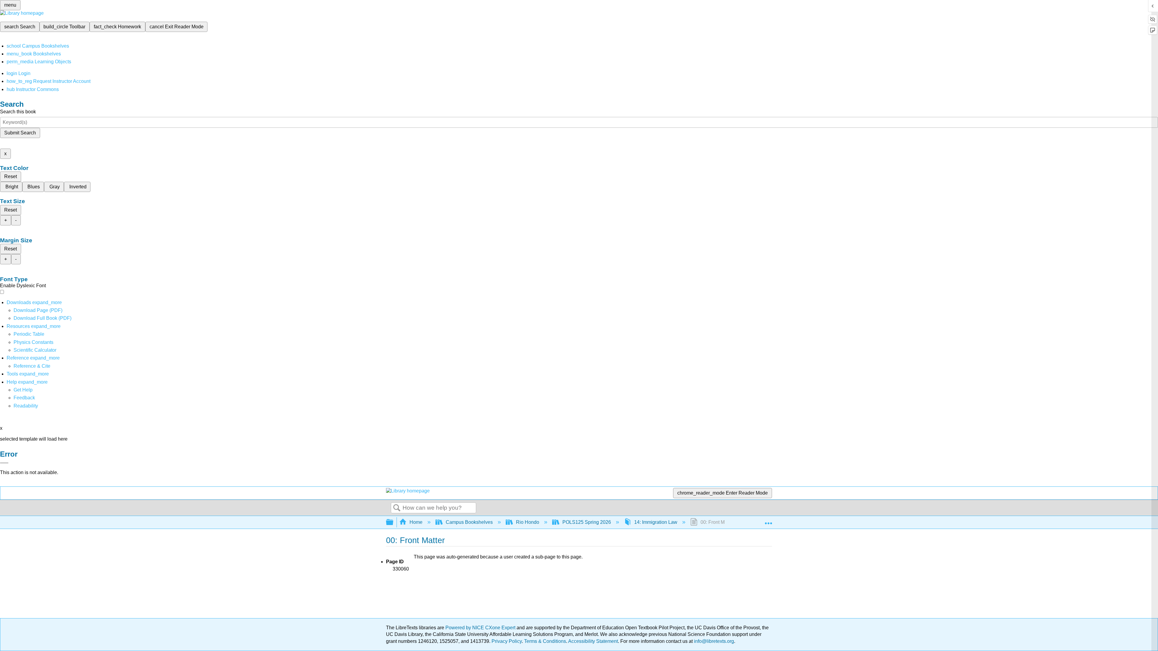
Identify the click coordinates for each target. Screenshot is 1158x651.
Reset (10, 176)
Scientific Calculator (35, 350)
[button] (24, 397)
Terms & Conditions (545, 641)
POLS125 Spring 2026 (586, 522)
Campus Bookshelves (469, 522)
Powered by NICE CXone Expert (481, 627)
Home (416, 522)
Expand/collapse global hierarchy (393, 522)
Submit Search (20, 132)
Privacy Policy (507, 641)
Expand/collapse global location (768, 520)
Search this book (18, 111)
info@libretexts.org (713, 641)
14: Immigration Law (656, 522)
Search (397, 508)
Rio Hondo (527, 522)
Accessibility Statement (593, 641)
